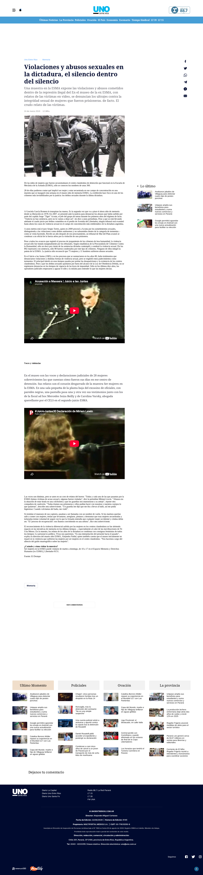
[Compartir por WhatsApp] (185, 75)
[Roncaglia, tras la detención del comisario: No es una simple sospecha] (78, 710)
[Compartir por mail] (185, 96)
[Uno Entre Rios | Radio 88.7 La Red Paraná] (179, 10)
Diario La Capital (49, 790)
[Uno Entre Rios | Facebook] (186, 857)
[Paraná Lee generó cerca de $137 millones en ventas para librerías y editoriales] (170, 739)
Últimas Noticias (48, 20)
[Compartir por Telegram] (185, 82)
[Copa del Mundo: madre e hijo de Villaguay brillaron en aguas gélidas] (33, 753)
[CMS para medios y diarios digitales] (19, 868)
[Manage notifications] (196, 869)
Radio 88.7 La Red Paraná (99, 790)
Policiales (80, 20)
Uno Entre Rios (30, 60)
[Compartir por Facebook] (185, 61)
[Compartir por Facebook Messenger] (185, 89)
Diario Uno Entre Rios (51, 793)
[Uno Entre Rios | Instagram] (200, 857)
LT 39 (154, 20)
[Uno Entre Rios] (101, 10)
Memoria (46, 60)
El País (101, 20)
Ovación (92, 20)
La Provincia (66, 20)
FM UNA (91, 799)
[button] (14, 10)
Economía (112, 20)
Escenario (124, 20)
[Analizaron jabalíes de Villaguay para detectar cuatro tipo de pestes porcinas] (158, 194)
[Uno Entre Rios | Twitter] (193, 857)
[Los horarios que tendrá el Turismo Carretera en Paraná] (124, 751)
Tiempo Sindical (141, 20)
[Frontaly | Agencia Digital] (34, 868)
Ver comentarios (74, 605)
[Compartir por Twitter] (185, 68)
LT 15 (161, 20)
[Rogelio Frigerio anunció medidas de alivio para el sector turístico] (170, 726)
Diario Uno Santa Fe (51, 796)
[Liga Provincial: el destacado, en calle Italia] (124, 723)
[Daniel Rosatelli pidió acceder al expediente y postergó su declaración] (78, 736)
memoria (78, 193)
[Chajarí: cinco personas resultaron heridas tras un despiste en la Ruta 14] (78, 697)
